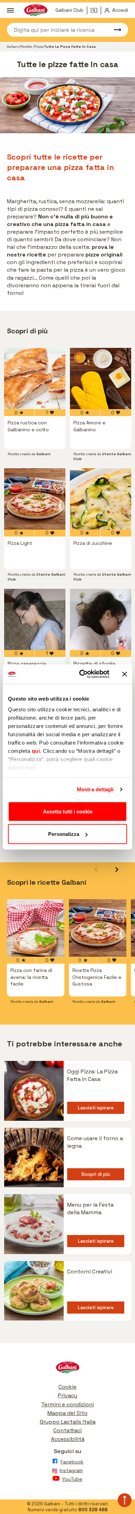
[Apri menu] (10, 10)
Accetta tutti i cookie (67, 811)
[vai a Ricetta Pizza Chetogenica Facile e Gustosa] (97, 928)
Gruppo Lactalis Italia (68, 1421)
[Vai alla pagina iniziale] (67, 1369)
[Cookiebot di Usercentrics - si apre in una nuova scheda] (81, 674)
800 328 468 (93, 1510)
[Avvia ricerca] (114, 30)
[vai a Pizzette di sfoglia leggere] (100, 619)
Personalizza (63, 834)
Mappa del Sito (67, 1413)
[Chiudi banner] (124, 674)
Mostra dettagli (95, 789)
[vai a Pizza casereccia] (34, 619)
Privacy (67, 1395)
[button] (117, 869)
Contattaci (67, 1430)
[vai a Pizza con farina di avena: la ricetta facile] (35, 928)
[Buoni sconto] (96, 10)
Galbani (13, 46)
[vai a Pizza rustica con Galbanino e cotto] (34, 378)
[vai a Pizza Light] (34, 499)
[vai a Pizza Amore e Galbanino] (100, 378)
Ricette (26, 46)
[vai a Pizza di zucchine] (100, 499)
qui (36, 751)
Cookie (67, 1386)
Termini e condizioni (67, 1404)
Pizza (38, 46)
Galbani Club (69, 10)
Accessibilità (67, 1439)
